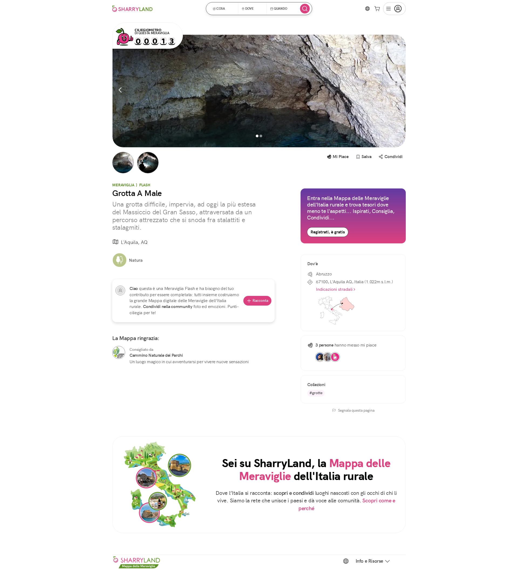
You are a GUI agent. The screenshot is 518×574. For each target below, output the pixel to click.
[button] (223, 8)
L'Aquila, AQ (134, 242)
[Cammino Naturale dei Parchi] (118, 352)
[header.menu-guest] (394, 8)
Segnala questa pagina (356, 410)
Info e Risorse (369, 561)
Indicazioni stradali (334, 289)
